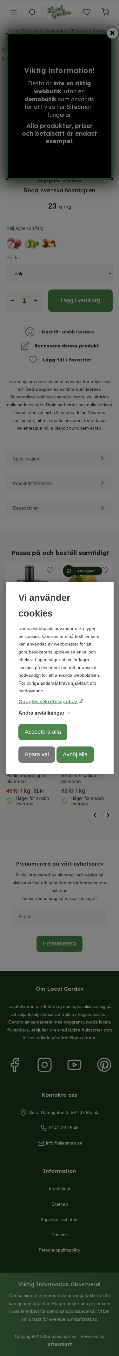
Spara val (37, 754)
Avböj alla (75, 754)
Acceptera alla (43, 732)
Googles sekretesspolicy (48, 701)
